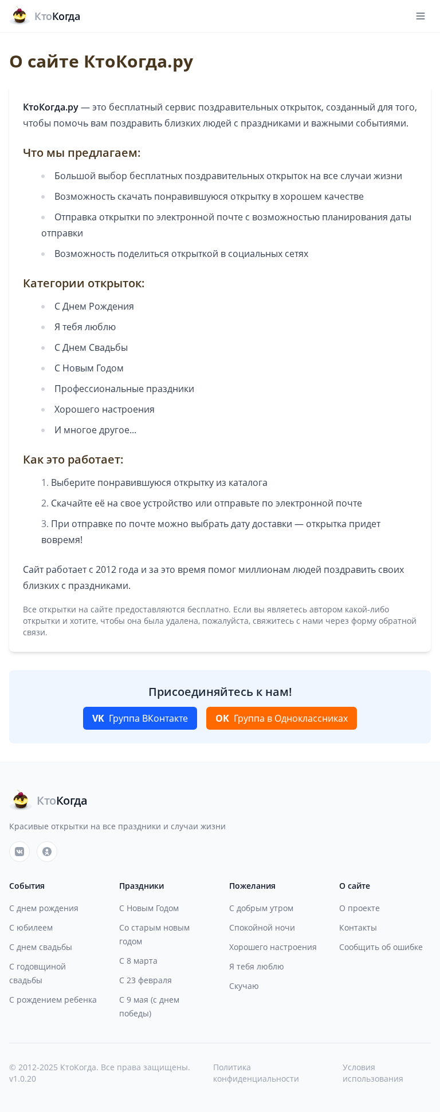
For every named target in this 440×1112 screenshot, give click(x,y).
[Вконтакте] (19, 851)
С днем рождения (43, 908)
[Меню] (420, 16)
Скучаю (244, 985)
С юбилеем (31, 927)
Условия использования (373, 1073)
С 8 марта (138, 960)
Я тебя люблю (256, 966)
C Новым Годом (149, 908)
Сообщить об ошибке (381, 946)
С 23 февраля (145, 980)
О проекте (359, 908)
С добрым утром (261, 908)
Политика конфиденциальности (256, 1073)
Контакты (358, 927)
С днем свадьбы (40, 946)
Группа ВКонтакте (140, 718)
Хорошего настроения (273, 946)
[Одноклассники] (47, 851)
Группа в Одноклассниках (281, 718)
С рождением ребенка (53, 999)
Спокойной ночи (262, 927)
